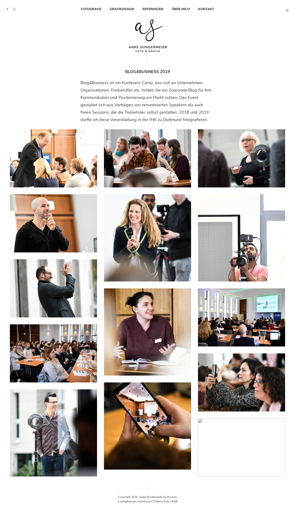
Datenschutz (161, 501)
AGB (174, 501)
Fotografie (91, 9)
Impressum (145, 501)
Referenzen (152, 9)
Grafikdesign (122, 9)
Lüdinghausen (127, 501)
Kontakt (206, 9)
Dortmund (169, 497)
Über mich (181, 9)
